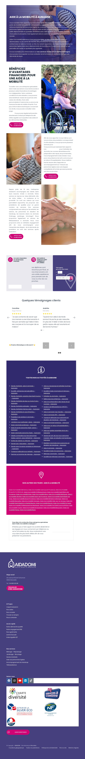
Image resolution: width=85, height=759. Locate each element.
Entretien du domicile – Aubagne (55, 396)
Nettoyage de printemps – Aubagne (56, 399)
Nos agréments (11, 632)
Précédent (46, 345)
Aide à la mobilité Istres (40, 494)
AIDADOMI (17, 745)
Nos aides (9, 610)
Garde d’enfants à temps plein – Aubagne (25, 409)
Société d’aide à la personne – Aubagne (57, 451)
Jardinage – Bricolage (14, 654)
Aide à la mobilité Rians (28, 510)
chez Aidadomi (15, 588)
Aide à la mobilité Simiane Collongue (48, 499)
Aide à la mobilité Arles (24, 494)
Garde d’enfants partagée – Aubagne (24, 406)
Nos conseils (10, 612)
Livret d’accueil (11, 635)
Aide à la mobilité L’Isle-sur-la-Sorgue (53, 501)
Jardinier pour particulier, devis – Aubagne (25, 422)
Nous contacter (11, 617)
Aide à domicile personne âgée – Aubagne (26, 433)
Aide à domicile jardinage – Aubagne (23, 425)
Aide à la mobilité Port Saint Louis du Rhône (54, 505)
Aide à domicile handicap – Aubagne (56, 423)
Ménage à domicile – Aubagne (54, 454)
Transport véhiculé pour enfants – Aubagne (25, 452)
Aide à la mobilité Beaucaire (53, 508)
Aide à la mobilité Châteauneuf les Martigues (24, 505)
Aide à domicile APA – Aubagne (54, 415)
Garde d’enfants (11, 657)
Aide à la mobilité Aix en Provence (24, 499)
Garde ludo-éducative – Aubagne (22, 444)
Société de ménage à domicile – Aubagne (58, 457)
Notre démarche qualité (14, 627)
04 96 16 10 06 (13, 583)
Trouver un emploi (12, 615)
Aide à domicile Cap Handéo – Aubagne (57, 412)
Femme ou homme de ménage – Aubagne (25, 454)
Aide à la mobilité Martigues (58, 494)
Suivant (71, 345)
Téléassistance (11, 665)
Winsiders (33, 745)
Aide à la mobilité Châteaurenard (35, 492)
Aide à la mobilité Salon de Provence (34, 497)
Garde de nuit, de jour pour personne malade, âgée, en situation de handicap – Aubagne (58, 438)
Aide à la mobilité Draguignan (33, 508)
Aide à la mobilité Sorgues (62, 503)
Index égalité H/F (12, 637)
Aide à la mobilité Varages (30, 501)
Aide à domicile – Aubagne (53, 448)
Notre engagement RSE (14, 629)
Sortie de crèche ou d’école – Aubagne (24, 441)
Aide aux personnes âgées (15, 660)
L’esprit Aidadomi (12, 607)
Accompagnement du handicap (17, 662)
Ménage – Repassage (14, 652)
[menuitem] (16, 747)
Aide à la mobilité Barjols (44, 503)
